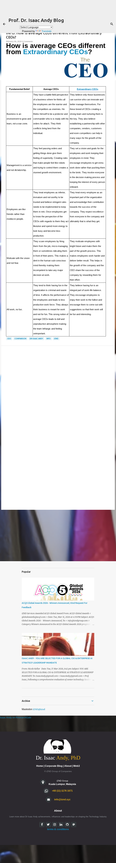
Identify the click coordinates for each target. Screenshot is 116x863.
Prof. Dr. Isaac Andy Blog (36, 20)
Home (39, 766)
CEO (9, 339)
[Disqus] (58, 388)
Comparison (20, 339)
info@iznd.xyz (62, 799)
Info (49, 339)
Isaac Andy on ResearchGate (15, 717)
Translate (47, 31)
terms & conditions (58, 829)
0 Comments (27, 41)
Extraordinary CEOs (55, 52)
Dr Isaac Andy (36, 339)
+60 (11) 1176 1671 (62, 790)
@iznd (41, 709)
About (67, 766)
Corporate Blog (54, 766)
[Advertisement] (58, 535)
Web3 (76, 766)
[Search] (112, 24)
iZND (56, 339)
